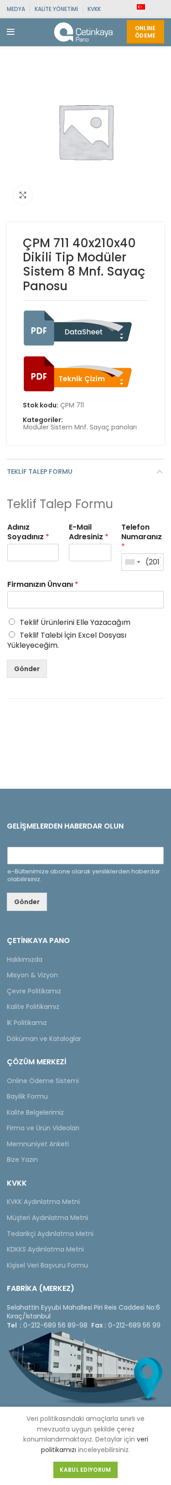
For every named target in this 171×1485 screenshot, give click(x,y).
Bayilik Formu (27, 1096)
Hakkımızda (24, 959)
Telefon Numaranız (141, 537)
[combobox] (132, 562)
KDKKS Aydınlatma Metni (45, 1249)
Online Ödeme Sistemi (43, 1080)
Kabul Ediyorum (85, 1470)
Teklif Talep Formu (40, 471)
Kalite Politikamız (33, 1006)
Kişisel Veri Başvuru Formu (47, 1265)
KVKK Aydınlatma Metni (43, 1201)
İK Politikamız (27, 1022)
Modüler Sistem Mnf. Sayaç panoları (80, 427)
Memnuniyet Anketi (38, 1144)
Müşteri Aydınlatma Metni (47, 1217)
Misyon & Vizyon (32, 975)
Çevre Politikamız (34, 991)
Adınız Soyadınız (28, 532)
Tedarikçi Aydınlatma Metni (50, 1233)
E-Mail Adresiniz (89, 532)
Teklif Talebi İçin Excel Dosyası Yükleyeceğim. (66, 640)
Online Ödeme (145, 31)
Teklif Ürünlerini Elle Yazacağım (75, 622)
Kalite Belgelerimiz (35, 1112)
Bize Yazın (22, 1159)
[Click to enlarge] (23, 195)
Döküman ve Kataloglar (44, 1038)
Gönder (27, 668)
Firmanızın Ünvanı (42, 585)
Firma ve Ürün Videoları (43, 1128)
